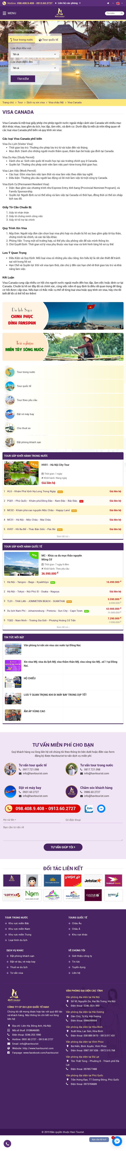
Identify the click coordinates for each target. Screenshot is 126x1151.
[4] (113, 880)
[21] (11, 895)
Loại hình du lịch (18, 940)
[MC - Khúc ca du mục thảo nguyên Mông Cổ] (21, 564)
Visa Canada (75, 102)
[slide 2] (63, 60)
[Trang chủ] (108, 4)
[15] (93, 895)
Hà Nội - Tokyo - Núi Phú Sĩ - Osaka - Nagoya (33, 591)
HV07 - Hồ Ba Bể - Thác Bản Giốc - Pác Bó (34, 529)
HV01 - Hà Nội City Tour (55, 464)
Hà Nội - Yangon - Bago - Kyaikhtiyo (30, 582)
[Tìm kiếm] (122, 13)
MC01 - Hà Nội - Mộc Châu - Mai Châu (29, 519)
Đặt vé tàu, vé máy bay (22, 961)
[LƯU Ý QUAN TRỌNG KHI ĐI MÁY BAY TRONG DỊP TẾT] (13, 698)
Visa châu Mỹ (56, 102)
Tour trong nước (22, 39)
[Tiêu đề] (52, 880)
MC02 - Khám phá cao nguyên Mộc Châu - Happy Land (41, 510)
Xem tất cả (62, 536)
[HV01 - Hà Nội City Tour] (21, 473)
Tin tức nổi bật (14, 637)
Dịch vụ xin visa (36, 102)
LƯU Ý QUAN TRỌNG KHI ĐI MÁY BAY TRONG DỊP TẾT (55, 694)
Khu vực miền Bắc (19, 923)
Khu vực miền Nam (19, 928)
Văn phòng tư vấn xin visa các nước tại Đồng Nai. (52, 645)
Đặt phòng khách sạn (22, 956)
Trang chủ (8, 102)
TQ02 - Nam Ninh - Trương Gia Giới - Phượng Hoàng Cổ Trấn (41, 620)
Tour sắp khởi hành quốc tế (23, 546)
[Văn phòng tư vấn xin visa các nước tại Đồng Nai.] (13, 649)
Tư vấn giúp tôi (62, 847)
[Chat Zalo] (89, 808)
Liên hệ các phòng (68, 3)
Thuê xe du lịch (19, 967)
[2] (113, 895)
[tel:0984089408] (33, 1144)
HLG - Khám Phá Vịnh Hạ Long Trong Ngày (34, 491)
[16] (32, 895)
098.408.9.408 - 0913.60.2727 (34, 3)
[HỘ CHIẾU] (13, 682)
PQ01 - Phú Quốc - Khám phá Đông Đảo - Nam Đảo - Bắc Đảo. (45, 500)
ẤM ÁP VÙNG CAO (34, 711)
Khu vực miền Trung (20, 934)
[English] (118, 3)
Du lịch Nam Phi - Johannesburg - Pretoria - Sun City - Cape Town (47, 610)
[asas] (11, 880)
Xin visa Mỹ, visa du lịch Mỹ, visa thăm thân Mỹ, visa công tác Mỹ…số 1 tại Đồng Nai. (70, 663)
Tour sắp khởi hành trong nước (26, 455)
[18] (52, 895)
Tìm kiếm (23, 78)
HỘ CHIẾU (30, 678)
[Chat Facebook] (101, 808)
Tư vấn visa (16, 972)
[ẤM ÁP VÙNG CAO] (13, 715)
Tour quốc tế (50, 39)
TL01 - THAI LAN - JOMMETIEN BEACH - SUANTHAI (39, 601)
